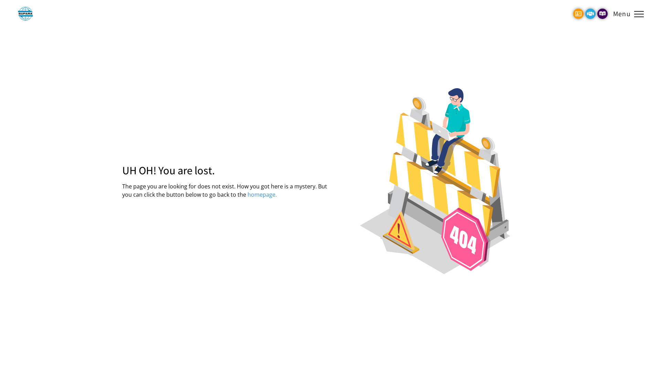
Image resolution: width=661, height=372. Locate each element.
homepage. (262, 194)
